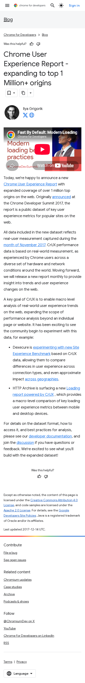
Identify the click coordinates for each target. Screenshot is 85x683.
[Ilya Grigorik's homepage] (31, 116)
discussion (25, 442)
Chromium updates (18, 580)
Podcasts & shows (16, 601)
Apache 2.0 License (17, 510)
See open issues (15, 560)
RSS (6, 643)
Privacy (22, 662)
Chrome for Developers (20, 35)
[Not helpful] (38, 44)
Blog (8, 19)
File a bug (10, 553)
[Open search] (52, 5)
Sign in (74, 5)
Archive (9, 594)
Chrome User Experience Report (30, 184)
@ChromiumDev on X (19, 621)
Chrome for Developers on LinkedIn (29, 636)
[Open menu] (7, 5)
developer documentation (50, 436)
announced (61, 197)
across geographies (41, 379)
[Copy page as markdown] (23, 93)
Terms (8, 662)
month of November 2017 (24, 245)
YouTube (10, 628)
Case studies (13, 587)
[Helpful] (31, 44)
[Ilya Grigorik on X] (25, 116)
